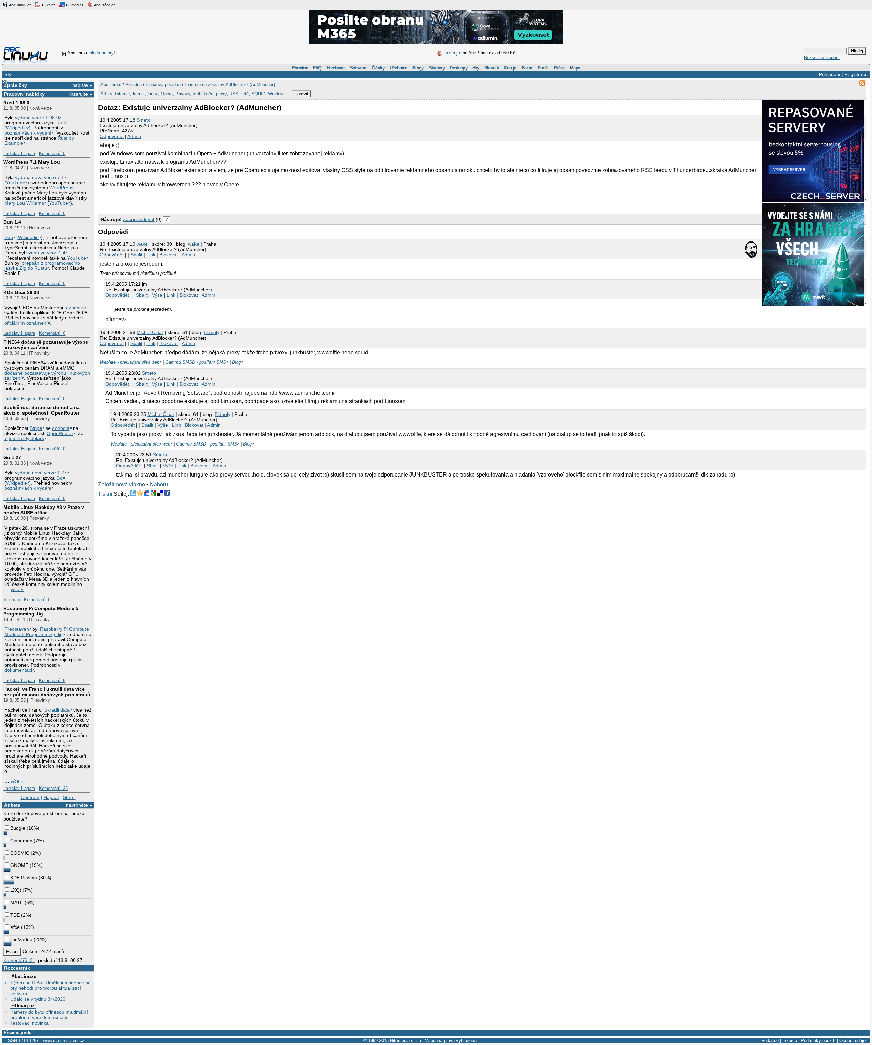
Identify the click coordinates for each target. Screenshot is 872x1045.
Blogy (418, 68)
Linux (152, 93)
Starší (69, 797)
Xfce (15, 927)
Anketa (12, 805)
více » (17, 589)
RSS (233, 93)
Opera (167, 93)
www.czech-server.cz (63, 1040)
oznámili (75, 307)
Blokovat (168, 255)
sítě (245, 93)
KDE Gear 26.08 (21, 292)
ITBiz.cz (48, 5)
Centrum (30, 797)
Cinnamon (21, 840)
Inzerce (789, 1040)
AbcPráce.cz (104, 5)
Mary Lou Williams (24, 203)
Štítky (106, 93)
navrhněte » (79, 805)
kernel (139, 93)
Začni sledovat (138, 219)
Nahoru (159, 484)
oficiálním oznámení (26, 323)
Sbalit (136, 255)
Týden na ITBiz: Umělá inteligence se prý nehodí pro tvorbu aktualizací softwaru (50, 988)
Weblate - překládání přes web (129, 362)
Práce (559, 68)
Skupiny (437, 68)
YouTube (15, 182)
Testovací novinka (29, 1023)
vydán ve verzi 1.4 (45, 252)
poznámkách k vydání (27, 133)
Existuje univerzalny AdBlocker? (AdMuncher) (230, 84)
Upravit (301, 93)
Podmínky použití (818, 1040)
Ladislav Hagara (19, 153)
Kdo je (510, 68)
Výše (157, 295)
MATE (16, 902)
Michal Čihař (150, 332)
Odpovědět (112, 136)
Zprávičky (15, 85)
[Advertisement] (178, 199)
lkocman (11, 599)
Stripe (36, 428)
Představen (16, 629)
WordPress (61, 187)
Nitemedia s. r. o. (407, 1040)
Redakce (770, 1040)
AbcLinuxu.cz (19, 5)
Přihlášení (829, 74)
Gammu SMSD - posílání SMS (195, 362)
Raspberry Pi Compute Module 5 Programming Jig (40, 611)
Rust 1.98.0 (16, 102)
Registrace (856, 74)
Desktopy (458, 68)
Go (59, 478)
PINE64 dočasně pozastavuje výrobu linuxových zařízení (46, 344)
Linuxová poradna (163, 84)
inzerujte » (80, 94)
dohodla (60, 428)
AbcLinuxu (24, 976)
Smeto (144, 120)
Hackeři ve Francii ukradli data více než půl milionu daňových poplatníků (46, 691)
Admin (134, 136)
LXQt (15, 890)
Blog (236, 362)
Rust (61, 122)
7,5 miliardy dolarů (24, 438)
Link (150, 255)
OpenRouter (60, 433)
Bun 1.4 (12, 222)
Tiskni (105, 494)
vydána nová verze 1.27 (41, 472)
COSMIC (19, 853)
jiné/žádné (21, 939)
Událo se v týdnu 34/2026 (37, 999)
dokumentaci (18, 670)
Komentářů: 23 (53, 788)
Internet (122, 93)
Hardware (336, 68)
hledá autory (102, 53)
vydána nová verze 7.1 (39, 177)
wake (142, 244)
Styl (8, 74)
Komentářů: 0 (52, 153)
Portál (543, 68)
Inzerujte (452, 53)
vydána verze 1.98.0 (37, 117)
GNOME (19, 865)
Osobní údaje (852, 1040)
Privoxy (182, 93)
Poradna (300, 68)
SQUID (258, 93)
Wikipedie (16, 127)
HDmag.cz (74, 5)
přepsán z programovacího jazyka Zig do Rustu (42, 266)
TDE (15, 915)
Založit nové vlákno (121, 484)
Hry (475, 68)
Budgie (17, 828)
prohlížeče (203, 93)
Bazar (526, 68)
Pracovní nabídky (24, 94)
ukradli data (57, 710)
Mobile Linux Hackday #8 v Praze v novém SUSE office (43, 509)
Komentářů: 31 (19, 960)
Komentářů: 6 (52, 680)
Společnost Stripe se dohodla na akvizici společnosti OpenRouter (41, 410)
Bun (8, 237)
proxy (221, 93)
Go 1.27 (12, 457)
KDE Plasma (23, 877)
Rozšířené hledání (822, 57)
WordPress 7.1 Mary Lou (31, 162)
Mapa (575, 68)
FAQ (317, 68)
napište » (82, 85)
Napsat (51, 797)
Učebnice (398, 68)
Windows (277, 93)
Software (358, 68)
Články (378, 68)
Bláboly (211, 332)
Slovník (491, 68)
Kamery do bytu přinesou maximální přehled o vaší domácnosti (49, 1014)
